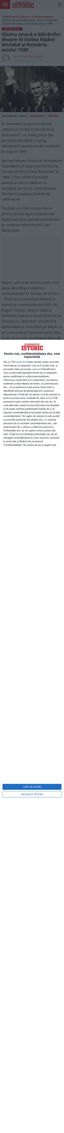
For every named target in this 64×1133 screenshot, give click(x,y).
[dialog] (32, 736)
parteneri (21, 362)
